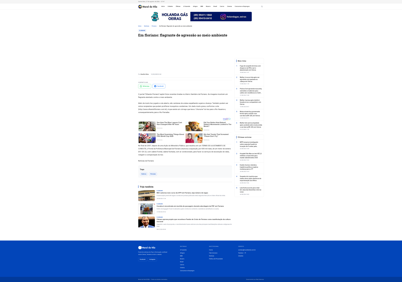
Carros (222, 6)
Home (211, 250)
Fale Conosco (213, 253)
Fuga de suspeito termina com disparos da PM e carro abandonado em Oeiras (250, 68)
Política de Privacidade (216, 259)
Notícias (146, 26)
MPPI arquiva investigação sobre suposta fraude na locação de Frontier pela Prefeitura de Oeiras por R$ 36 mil (250, 144)
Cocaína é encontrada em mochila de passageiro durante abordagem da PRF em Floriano (190, 206)
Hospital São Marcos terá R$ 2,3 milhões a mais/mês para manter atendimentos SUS (251, 155)
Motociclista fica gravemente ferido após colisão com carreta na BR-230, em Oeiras (250, 113)
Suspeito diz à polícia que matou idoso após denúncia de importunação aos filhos (250, 178)
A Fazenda (186, 6)
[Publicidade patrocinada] (201, 16)
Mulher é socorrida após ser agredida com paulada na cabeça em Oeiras (250, 79)
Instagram (152, 259)
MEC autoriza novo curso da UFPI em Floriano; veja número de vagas (182, 193)
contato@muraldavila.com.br (247, 250)
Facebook (142, 259)
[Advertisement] (185, 54)
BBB (201, 6)
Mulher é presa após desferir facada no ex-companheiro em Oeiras (250, 102)
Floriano (154, 26)
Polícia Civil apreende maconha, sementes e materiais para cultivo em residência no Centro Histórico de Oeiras (251, 91)
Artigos (195, 6)
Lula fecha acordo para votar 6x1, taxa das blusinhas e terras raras (250, 190)
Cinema (229, 6)
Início (163, 6)
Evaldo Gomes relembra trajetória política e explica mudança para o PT (249, 167)
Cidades (170, 6)
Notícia (143, 174)
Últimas (178, 6)
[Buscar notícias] (262, 6)
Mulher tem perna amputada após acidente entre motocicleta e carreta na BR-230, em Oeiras (251, 125)
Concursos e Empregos (242, 6)
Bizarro (208, 6)
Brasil (215, 6)
